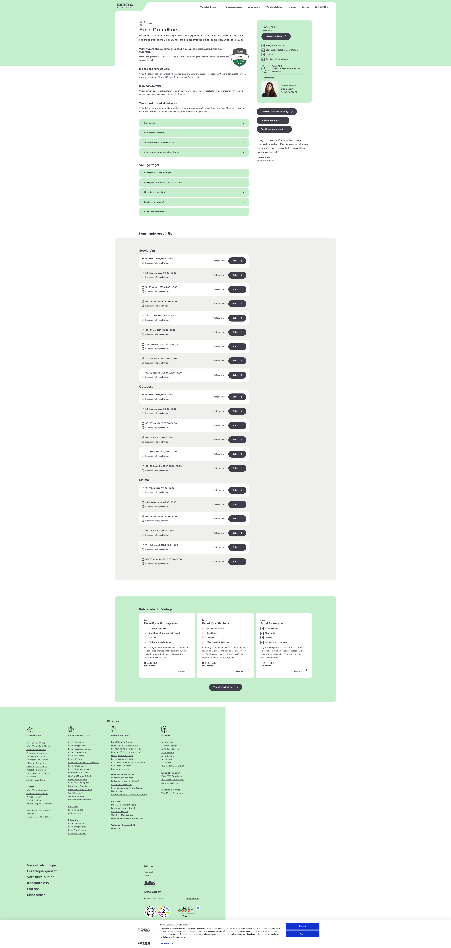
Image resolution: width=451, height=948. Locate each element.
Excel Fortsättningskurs (79, 749)
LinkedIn (148, 875)
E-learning (73, 820)
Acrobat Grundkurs (35, 780)
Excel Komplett (75, 810)
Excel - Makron (75, 759)
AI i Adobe (31, 776)
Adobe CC (31, 814)
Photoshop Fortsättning (37, 773)
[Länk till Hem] (124, 7)
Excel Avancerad (76, 756)
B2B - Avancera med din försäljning (128, 762)
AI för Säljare (167, 756)
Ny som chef (117, 791)
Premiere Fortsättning (37, 753)
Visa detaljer (164, 943)
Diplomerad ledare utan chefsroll (127, 818)
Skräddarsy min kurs (270, 120)
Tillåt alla (302, 926)
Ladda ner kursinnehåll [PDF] (274, 111)
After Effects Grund (35, 743)
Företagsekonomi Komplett (124, 808)
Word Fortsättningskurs (79, 799)
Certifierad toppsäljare (122, 815)
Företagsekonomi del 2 (122, 759)
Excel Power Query (77, 766)
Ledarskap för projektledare (124, 745)
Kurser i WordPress (170, 790)
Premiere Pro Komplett (37, 793)
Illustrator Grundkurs (36, 756)
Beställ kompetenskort (272, 129)
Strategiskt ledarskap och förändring (129, 794)
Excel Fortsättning (77, 830)
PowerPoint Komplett (78, 783)
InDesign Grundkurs (36, 763)
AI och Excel (167, 759)
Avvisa (302, 934)
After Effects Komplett (37, 790)
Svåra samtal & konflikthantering (126, 788)
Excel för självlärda (77, 745)
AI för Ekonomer (169, 746)
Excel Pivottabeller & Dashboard (83, 762)
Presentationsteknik (120, 769)
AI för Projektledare (170, 749)
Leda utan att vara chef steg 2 (125, 781)
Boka (235, 261)
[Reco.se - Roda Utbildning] (150, 912)
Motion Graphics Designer (39, 803)
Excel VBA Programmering (80, 769)
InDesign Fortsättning (36, 766)
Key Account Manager (121, 766)
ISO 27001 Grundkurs (171, 776)
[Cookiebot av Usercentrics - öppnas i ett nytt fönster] (144, 943)
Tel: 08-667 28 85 (289, 92)
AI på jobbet (167, 742)
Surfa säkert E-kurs (170, 783)
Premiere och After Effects (39, 817)
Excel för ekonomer (77, 752)
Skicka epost (287, 89)
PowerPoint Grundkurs (79, 786)
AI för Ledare (167, 752)
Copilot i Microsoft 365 (79, 776)
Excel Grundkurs (76, 742)
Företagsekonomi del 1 (122, 755)
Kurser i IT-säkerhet (170, 773)
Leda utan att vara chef (122, 778)
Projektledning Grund (121, 742)
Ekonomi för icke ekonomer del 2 (127, 752)
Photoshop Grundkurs (37, 770)
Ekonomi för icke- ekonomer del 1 (127, 749)
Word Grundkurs (76, 796)
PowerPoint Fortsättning (80, 789)
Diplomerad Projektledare (123, 805)
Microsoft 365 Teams (78, 772)
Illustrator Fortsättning (37, 760)
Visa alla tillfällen (274, 36)
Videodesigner (33, 797)
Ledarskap (116, 828)
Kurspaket (31, 787)
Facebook (148, 872)
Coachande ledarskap (121, 784)
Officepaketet (75, 813)
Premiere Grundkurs (36, 749)
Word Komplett (75, 793)
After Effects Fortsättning (38, 746)
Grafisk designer (34, 800)
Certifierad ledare (119, 811)
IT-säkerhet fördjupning (172, 779)
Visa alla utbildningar (223, 687)
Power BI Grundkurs (77, 779)
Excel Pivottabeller (77, 833)
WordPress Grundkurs (172, 793)
